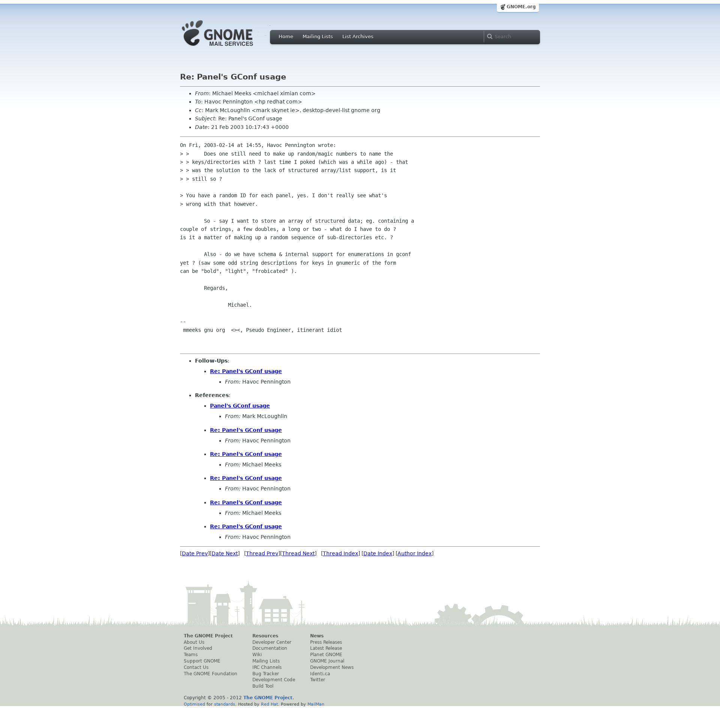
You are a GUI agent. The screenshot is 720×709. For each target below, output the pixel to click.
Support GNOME (202, 661)
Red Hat (269, 704)
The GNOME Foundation (210, 673)
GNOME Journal (327, 661)
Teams (191, 654)
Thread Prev (262, 553)
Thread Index (340, 553)
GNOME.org (521, 6)
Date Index (377, 553)
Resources (265, 636)
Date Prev (195, 553)
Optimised (194, 704)
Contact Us (196, 667)
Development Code (273, 679)
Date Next (225, 553)
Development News (332, 667)
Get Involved (198, 648)
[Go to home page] (229, 48)
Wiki (257, 654)
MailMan (316, 704)
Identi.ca (320, 673)
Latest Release (326, 648)
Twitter (317, 679)
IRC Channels (267, 667)
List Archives (358, 36)
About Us (194, 642)
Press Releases (326, 642)
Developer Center (271, 642)
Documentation (269, 648)
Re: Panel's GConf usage (246, 371)
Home (286, 36)
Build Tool (262, 686)
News (317, 636)
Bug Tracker (265, 673)
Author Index (415, 553)
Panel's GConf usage (240, 406)
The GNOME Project (208, 636)
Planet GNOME (326, 654)
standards (224, 704)
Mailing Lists (318, 36)
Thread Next (298, 553)
